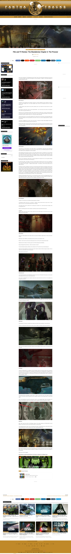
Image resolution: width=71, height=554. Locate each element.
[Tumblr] (67, 0)
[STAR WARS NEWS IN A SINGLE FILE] (35, 8)
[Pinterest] (62, 0)
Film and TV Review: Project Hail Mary (59, 533)
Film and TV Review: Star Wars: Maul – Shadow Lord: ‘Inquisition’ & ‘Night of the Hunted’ (10, 534)
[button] (69, 17)
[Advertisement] (35, 21)
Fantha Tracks (36, 54)
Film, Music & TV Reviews (41, 49)
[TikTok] (66, 0)
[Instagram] (61, 0)
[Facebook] (60, 0)
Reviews (35, 49)
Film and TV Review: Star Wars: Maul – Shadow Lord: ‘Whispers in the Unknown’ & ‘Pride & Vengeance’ (27, 534)
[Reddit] (63, 0)
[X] (69, 0)
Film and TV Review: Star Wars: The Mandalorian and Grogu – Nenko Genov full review (11, 516)
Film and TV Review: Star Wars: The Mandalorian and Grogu (25, 516)
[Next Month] (12, 155)
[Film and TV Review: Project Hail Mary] (60, 527)
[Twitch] (68, 0)
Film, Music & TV (30, 49)
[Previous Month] (11, 155)
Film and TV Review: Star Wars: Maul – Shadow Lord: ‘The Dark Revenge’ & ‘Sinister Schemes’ (43, 534)
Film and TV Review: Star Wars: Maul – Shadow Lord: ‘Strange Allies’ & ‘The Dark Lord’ (43, 516)
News (27, 49)
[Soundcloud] (65, 0)
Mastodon (15, 553)
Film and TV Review (25, 471)
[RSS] (64, 0)
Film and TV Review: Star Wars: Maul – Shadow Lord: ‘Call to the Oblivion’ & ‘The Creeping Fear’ (59, 516)
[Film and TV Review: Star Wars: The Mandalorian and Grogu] (27, 509)
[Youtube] (70, 0)
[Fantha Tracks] (32, 54)
